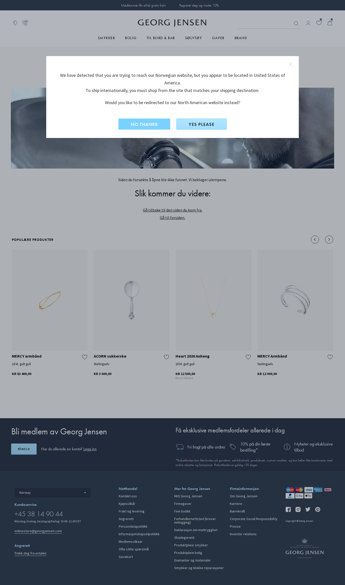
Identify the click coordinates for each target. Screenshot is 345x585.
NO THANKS (144, 124)
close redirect (290, 64)
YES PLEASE (201, 124)
